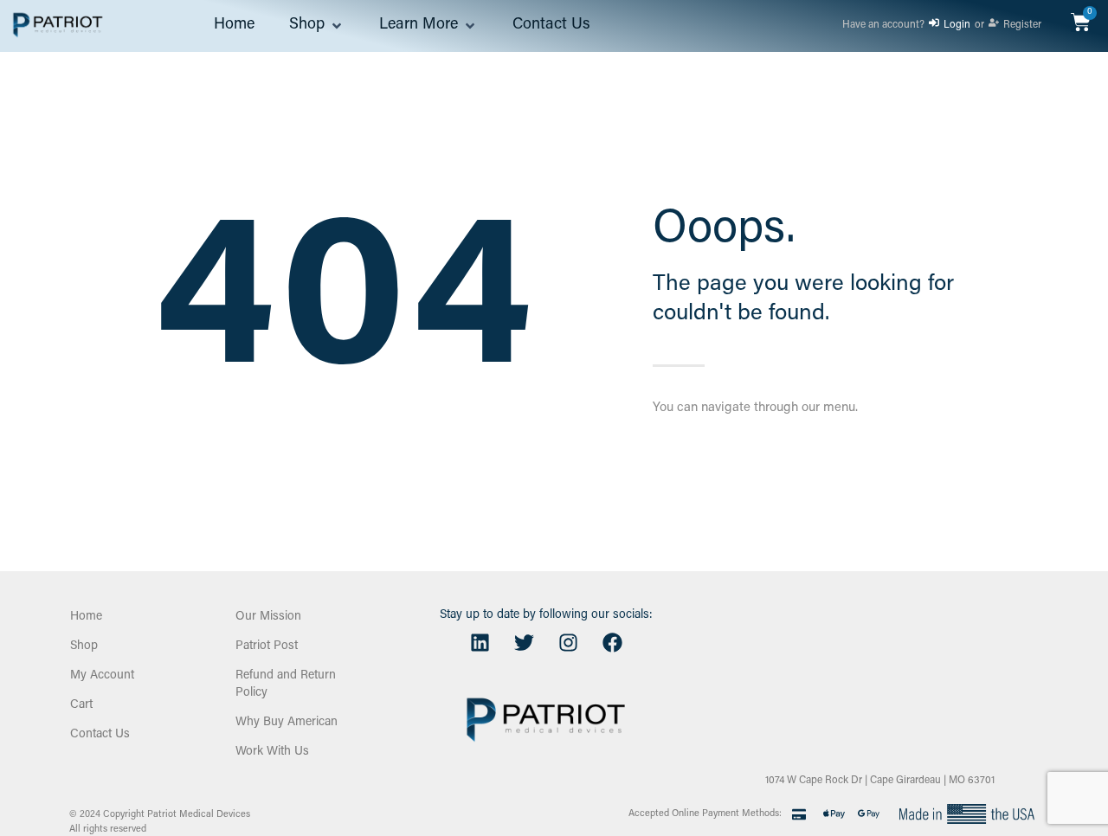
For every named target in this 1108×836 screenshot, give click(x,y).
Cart (81, 705)
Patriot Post (266, 646)
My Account (102, 676)
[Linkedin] (479, 643)
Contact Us (100, 735)
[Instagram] (568, 643)
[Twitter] (524, 643)
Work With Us (272, 752)
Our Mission (268, 617)
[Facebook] (612, 643)
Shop (84, 646)
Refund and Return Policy (285, 684)
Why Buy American (286, 723)
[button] (317, 26)
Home (86, 617)
